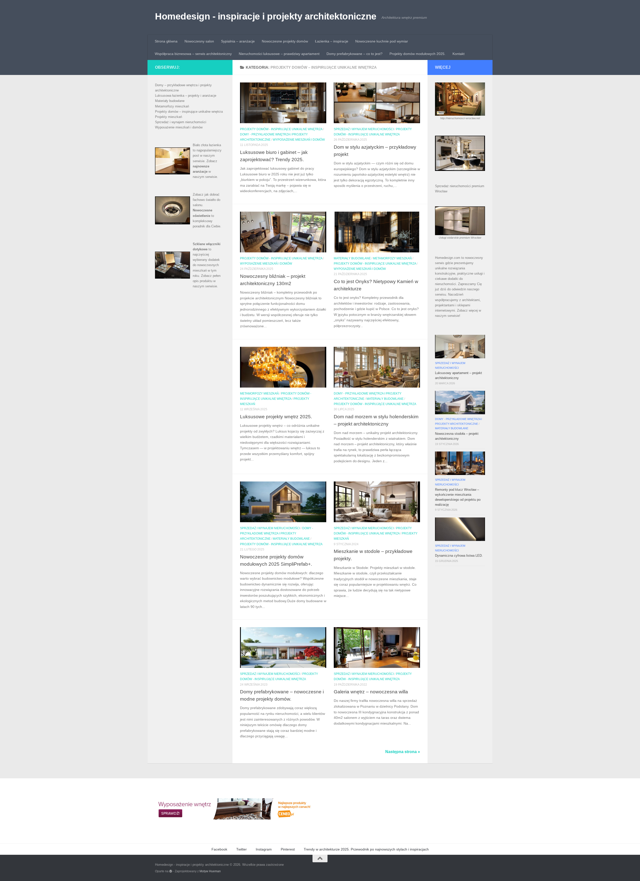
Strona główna (166, 41)
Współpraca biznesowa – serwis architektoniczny (193, 54)
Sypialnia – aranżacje (238, 41)
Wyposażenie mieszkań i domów (299, 139)
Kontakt (458, 54)
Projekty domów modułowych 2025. (418, 54)
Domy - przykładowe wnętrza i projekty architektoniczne (276, 533)
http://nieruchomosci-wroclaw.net (460, 118)
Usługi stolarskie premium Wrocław (460, 237)
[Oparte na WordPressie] (170, 871)
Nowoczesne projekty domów (285, 41)
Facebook (219, 849)
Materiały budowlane (352, 258)
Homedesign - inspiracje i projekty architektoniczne (265, 16)
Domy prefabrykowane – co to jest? (354, 54)
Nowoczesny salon (199, 41)
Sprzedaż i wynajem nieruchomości (364, 129)
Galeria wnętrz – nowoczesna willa (371, 691)
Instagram (264, 849)
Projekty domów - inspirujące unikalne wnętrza (281, 129)
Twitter (241, 849)
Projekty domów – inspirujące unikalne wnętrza (189, 111)
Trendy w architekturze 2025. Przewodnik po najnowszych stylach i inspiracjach (366, 849)
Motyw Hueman (210, 871)
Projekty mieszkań (168, 117)
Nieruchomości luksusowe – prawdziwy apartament (279, 54)
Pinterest (288, 849)
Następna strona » (402, 752)
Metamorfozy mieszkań (392, 258)
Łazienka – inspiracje (331, 41)
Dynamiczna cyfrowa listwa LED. (459, 555)
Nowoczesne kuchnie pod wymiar (381, 41)
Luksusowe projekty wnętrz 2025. (276, 416)
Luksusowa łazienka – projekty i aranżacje (185, 95)
